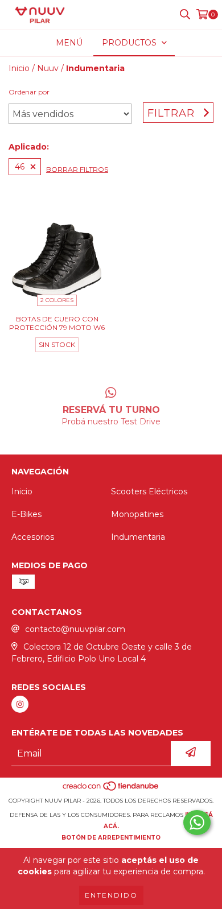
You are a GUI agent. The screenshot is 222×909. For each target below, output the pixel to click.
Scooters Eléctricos (149, 491)
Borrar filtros (77, 169)
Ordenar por (29, 92)
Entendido (111, 895)
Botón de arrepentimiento (111, 837)
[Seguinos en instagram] (19, 704)
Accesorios (32, 537)
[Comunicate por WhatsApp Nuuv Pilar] (197, 822)
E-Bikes (26, 514)
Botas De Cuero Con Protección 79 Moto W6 (57, 323)
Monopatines (137, 514)
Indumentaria (138, 537)
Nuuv (48, 68)
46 (19, 167)
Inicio (19, 68)
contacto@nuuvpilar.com (75, 629)
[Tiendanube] (111, 789)
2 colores (56, 300)
